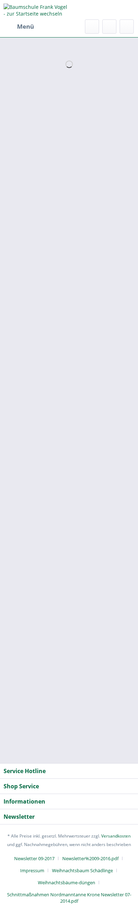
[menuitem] (19, 26)
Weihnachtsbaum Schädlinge (82, 870)
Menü (25, 26)
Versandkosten (116, 836)
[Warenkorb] (127, 26)
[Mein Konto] (109, 26)
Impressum (32, 870)
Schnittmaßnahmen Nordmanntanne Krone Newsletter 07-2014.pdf (69, 897)
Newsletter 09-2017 (34, 858)
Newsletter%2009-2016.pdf (90, 858)
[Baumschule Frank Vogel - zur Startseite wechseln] (36, 10)
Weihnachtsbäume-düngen (66, 882)
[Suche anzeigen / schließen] (92, 26)
